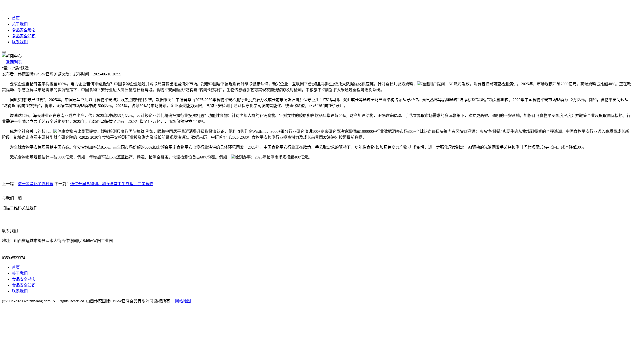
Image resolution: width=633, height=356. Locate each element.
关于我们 (20, 24)
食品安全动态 (24, 30)
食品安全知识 (24, 36)
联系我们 (20, 42)
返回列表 (12, 62)
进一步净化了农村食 (35, 184)
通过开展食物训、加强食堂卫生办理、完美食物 (111, 184)
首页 (16, 18)
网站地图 (183, 301)
